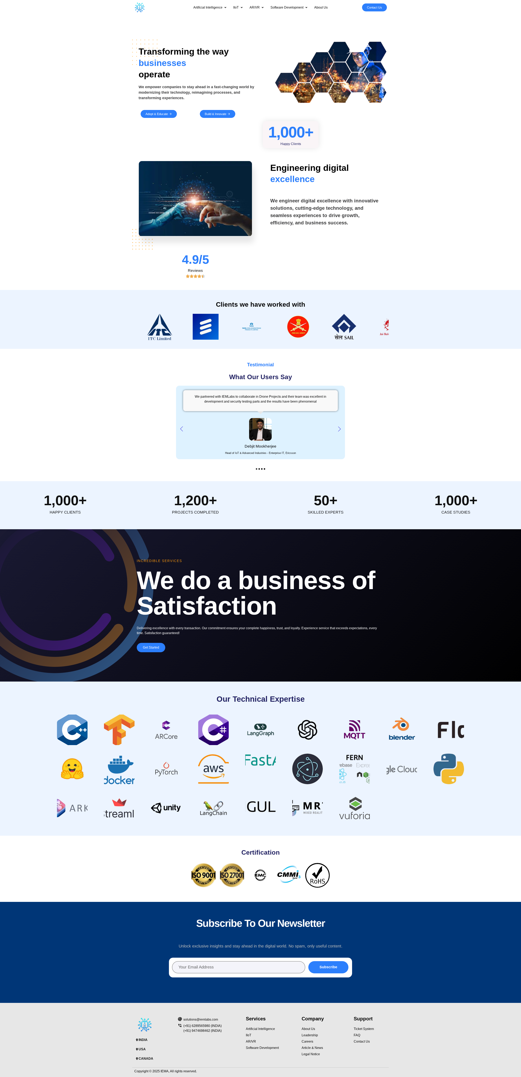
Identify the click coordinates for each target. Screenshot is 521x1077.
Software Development (286, 7)
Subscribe (328, 967)
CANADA (146, 1058)
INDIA (143, 1040)
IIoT (236, 7)
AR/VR (255, 7)
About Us (321, 7)
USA (142, 1049)
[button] (187, 1040)
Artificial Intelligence (207, 7)
